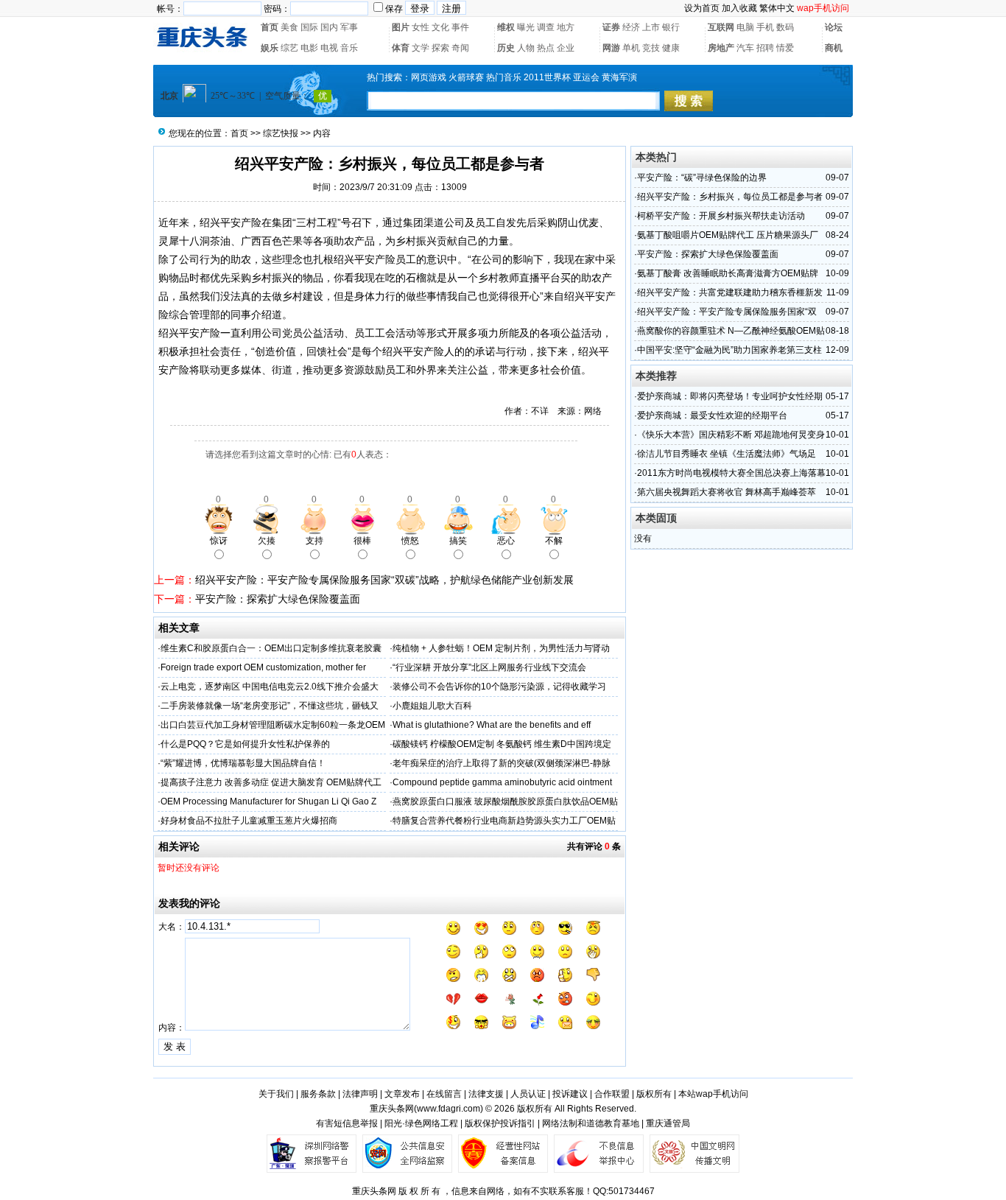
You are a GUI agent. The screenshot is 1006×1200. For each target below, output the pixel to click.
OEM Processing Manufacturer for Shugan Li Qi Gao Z (268, 801)
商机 (834, 48)
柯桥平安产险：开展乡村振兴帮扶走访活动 (721, 216)
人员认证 (528, 1094)
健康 (671, 48)
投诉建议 (570, 1094)
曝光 (526, 27)
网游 (611, 48)
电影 (309, 48)
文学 (420, 48)
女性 (420, 27)
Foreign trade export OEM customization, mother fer (263, 667)
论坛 (834, 27)
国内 (329, 27)
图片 (400, 27)
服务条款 (318, 1094)
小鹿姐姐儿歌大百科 (432, 706)
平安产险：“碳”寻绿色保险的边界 (702, 177)
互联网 (721, 27)
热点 (546, 48)
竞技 (651, 48)
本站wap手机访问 (713, 1094)
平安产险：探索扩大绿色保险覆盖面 (277, 599)
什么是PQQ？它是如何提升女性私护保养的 (245, 744)
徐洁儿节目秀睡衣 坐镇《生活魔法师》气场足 (726, 454)
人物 (526, 48)
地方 (565, 27)
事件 (460, 27)
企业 (565, 48)
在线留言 (444, 1094)
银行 (671, 27)
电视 (329, 48)
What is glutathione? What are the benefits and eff (492, 725)
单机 (631, 48)
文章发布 (402, 1094)
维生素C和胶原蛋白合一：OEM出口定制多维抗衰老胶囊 (271, 648)
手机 (765, 27)
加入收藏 (739, 8)
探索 (440, 48)
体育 (400, 48)
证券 (611, 27)
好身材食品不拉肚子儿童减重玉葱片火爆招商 (249, 820)
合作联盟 (612, 1094)
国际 (309, 27)
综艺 (289, 48)
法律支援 (486, 1094)
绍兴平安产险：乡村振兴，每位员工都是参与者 (730, 197)
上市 (651, 27)
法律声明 (360, 1094)
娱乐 (269, 48)
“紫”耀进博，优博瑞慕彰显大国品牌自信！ (243, 763)
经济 (631, 27)
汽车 (745, 48)
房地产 (721, 48)
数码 (785, 27)
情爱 (785, 48)
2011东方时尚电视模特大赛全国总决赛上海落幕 (731, 473)
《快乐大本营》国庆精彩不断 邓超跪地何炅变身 (731, 434)
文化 (440, 27)
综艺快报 (280, 133)
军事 (349, 27)
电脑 (745, 27)
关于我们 (276, 1094)
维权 (506, 27)
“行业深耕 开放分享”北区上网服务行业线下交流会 (489, 667)
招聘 (765, 48)
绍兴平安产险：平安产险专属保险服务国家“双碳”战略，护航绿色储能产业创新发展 (384, 580)
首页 (269, 27)
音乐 (349, 48)
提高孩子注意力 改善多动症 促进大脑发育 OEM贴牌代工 (271, 782)
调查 (546, 27)
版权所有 (654, 1094)
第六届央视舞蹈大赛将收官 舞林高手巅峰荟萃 (726, 492)
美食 (289, 27)
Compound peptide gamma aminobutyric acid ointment (502, 782)
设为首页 (702, 8)
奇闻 (460, 48)
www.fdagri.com (448, 1108)
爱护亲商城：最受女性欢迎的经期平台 (712, 415)
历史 (506, 48)
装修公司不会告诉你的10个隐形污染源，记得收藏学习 (499, 686)
